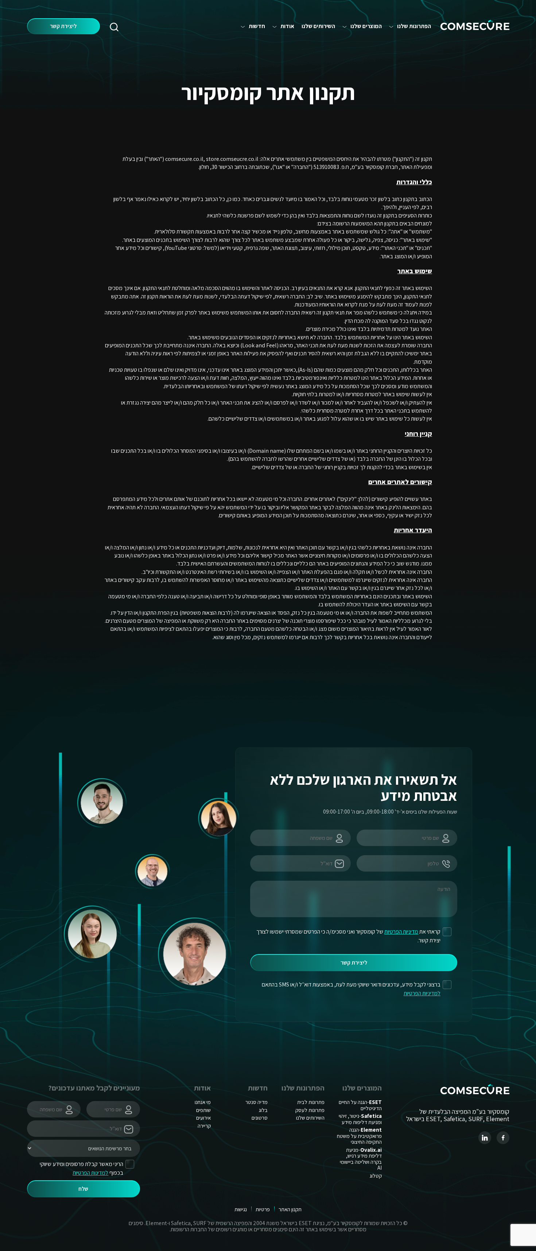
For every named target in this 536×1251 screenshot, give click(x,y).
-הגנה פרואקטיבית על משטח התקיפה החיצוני (359, 1135)
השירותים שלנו (318, 26)
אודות (287, 26)
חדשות (257, 26)
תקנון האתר (290, 1209)
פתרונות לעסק (310, 1110)
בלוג (263, 1110)
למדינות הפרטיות (90, 1173)
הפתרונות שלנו (414, 26)
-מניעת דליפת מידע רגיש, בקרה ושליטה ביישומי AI (361, 1158)
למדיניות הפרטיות (422, 993)
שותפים (203, 1110)
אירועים (203, 1117)
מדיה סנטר (256, 1102)
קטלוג (376, 1175)
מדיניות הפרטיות (401, 931)
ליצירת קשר (63, 26)
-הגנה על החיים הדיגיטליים (360, 1105)
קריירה (204, 1125)
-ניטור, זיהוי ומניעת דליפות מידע (360, 1118)
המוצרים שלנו (366, 26)
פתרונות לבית (311, 1102)
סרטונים (260, 1117)
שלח (83, 1189)
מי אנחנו (203, 1102)
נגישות (240, 1209)
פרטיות (263, 1209)
